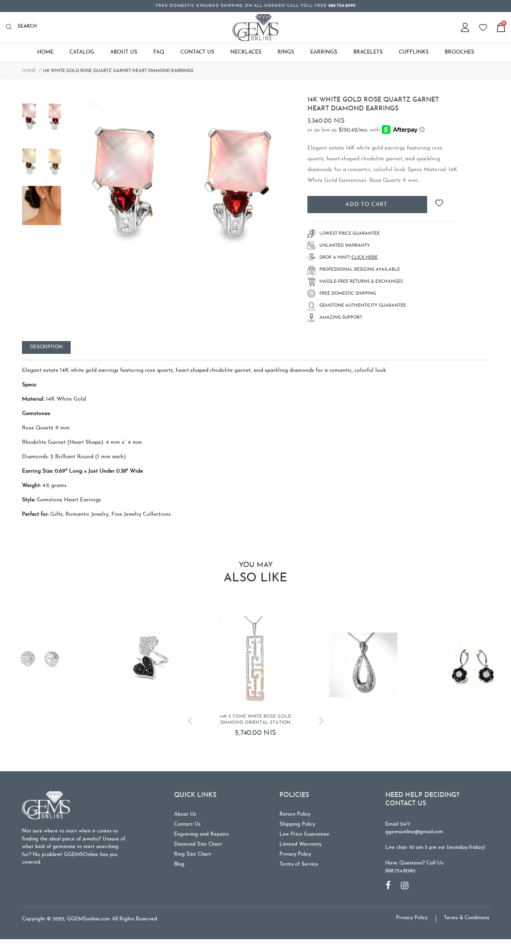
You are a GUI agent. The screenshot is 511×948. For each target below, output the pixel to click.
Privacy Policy (295, 855)
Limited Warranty (300, 845)
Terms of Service (298, 865)
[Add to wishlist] (439, 204)
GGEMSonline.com (88, 920)
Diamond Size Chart (198, 845)
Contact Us (187, 825)
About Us (185, 815)
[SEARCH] (11, 27)
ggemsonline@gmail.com (414, 833)
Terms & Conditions (466, 919)
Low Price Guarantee (304, 835)
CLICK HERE (364, 257)
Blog (179, 865)
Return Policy (294, 815)
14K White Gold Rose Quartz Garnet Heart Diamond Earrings (373, 104)
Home (29, 71)
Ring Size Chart (192, 855)
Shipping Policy (297, 825)
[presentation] (190, 724)
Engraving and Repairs (201, 835)
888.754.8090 (400, 872)
